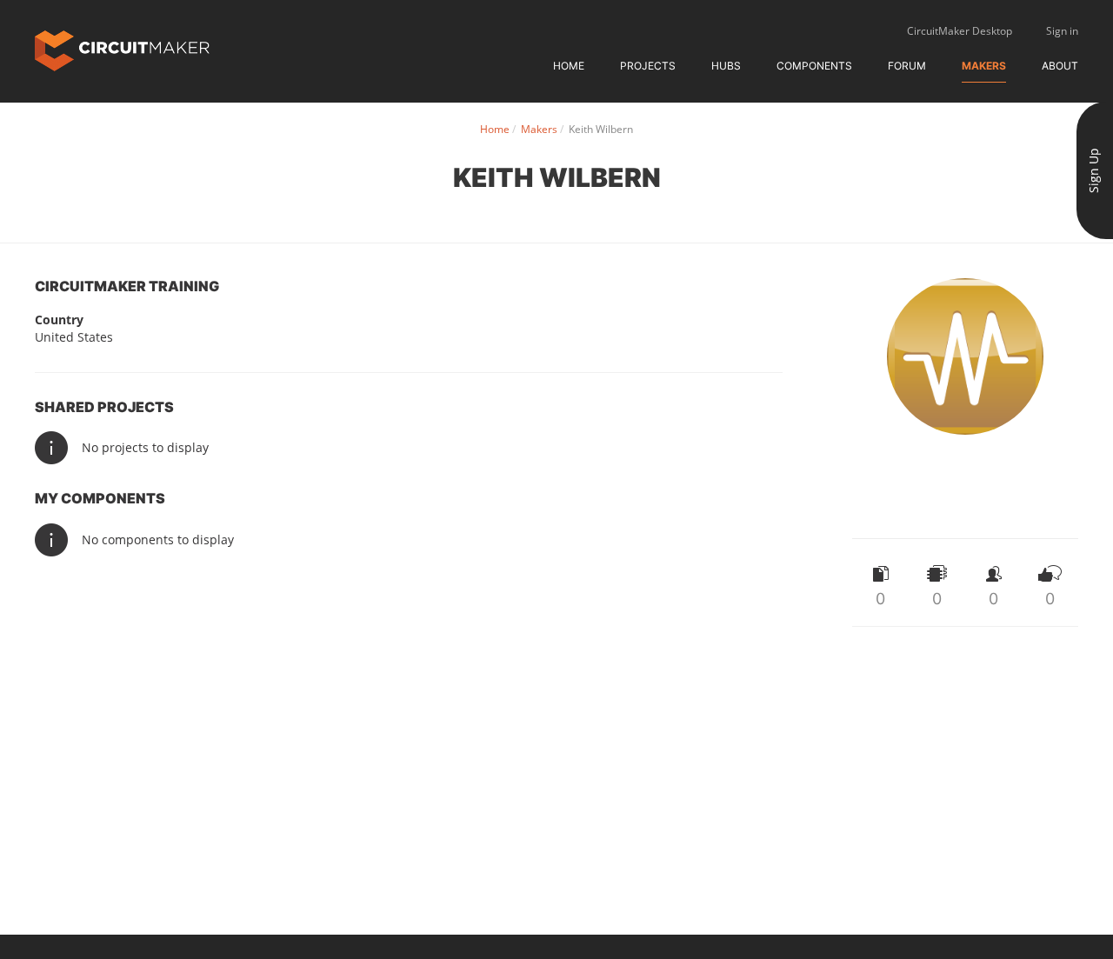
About (1060, 65)
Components (814, 65)
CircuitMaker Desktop (959, 30)
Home (568, 65)
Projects (648, 65)
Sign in (1062, 30)
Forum (907, 65)
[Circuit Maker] (122, 49)
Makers (984, 65)
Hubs (726, 65)
